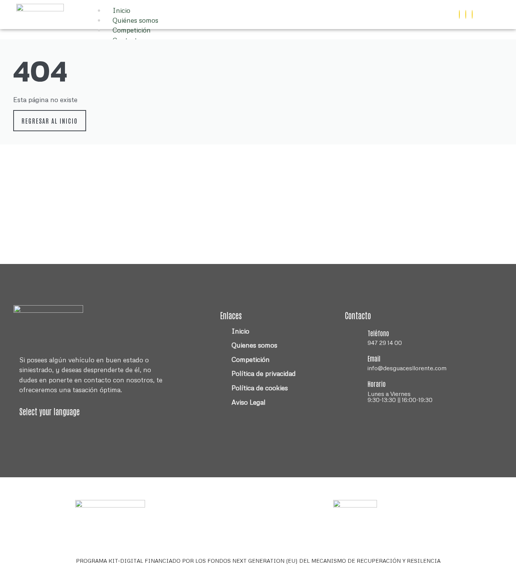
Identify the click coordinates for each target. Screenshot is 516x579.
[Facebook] (459, 14)
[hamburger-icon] (359, 12)
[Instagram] (465, 14)
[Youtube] (472, 14)
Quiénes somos (135, 20)
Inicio (121, 10)
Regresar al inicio (50, 120)
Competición (132, 30)
